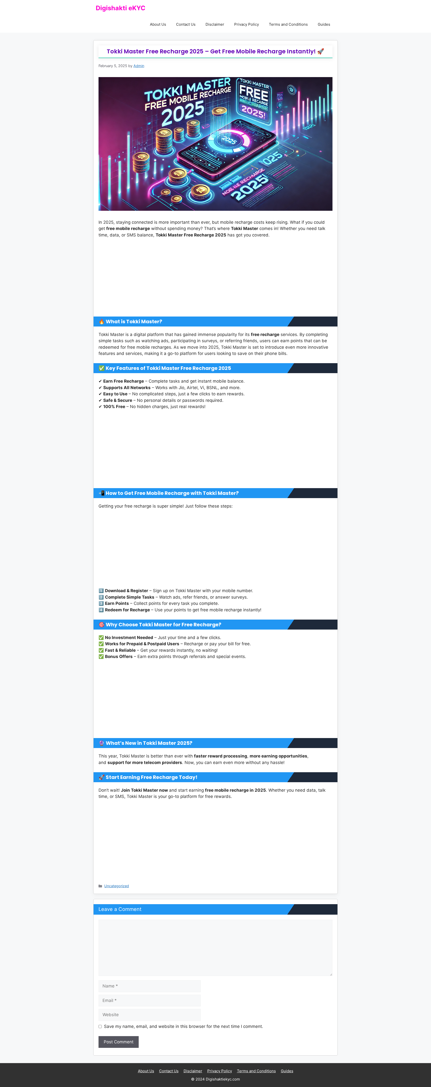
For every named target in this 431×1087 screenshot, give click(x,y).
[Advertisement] (215, 280)
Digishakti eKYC (120, 8)
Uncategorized (116, 886)
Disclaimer (215, 24)
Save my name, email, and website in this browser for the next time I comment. (183, 1026)
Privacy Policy (246, 24)
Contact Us (186, 24)
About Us (158, 24)
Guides (324, 24)
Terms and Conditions (288, 24)
